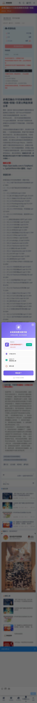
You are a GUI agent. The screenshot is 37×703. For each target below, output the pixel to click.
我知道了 (18, 373)
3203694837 (16, 345)
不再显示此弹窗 (19, 377)
